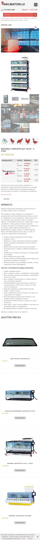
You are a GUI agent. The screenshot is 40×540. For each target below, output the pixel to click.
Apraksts (6, 199)
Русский (33, 10)
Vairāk (23, 538)
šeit (26, 312)
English (25, 10)
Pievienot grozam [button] (20, 365)
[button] (35, 27)
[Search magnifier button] (35, 15)
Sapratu (30, 538)
